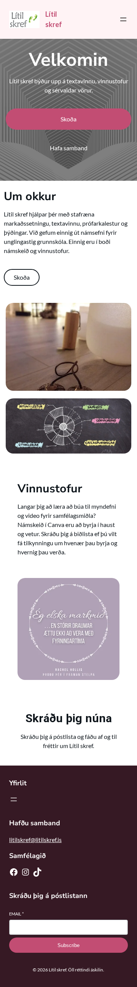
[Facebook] (13, 872)
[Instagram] (25, 872)
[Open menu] (123, 19)
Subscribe (68, 945)
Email (16, 913)
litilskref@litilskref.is (35, 839)
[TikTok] (37, 872)
